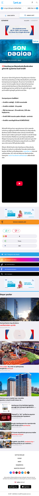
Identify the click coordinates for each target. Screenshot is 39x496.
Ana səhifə (26, 20)
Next (37, 8)
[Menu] (2, 3)
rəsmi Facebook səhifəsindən (17, 155)
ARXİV (19, 461)
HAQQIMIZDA (19, 465)
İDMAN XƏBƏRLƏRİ (19, 222)
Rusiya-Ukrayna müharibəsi (12, 8)
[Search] (37, 2)
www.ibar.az (27, 151)
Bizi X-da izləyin (8, 274)
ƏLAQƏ (19, 458)
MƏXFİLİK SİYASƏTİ (19, 468)
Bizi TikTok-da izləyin (10, 264)
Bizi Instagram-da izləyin (10, 259)
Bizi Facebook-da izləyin (10, 269)
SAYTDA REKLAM (19, 455)
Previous (2, 8)
